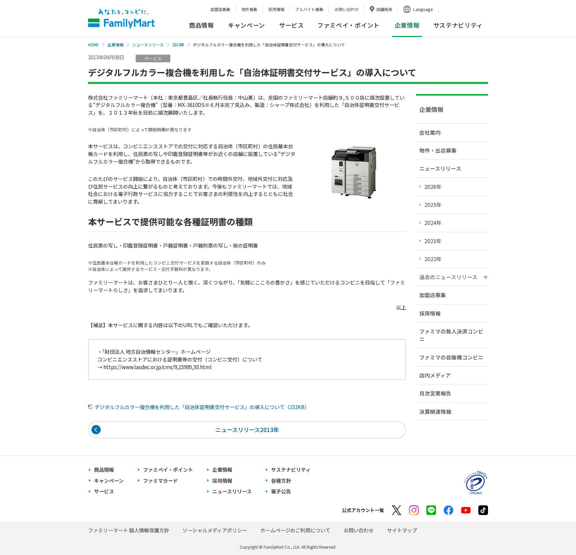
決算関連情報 (435, 411)
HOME (93, 44)
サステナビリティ (458, 25)
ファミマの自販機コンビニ (451, 357)
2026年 (433, 186)
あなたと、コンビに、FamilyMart (121, 18)
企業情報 (116, 44)
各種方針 (281, 480)
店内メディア (435, 375)
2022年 (433, 259)
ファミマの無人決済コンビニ (451, 334)
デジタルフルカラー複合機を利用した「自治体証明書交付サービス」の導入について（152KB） (202, 406)
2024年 (433, 222)
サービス (291, 25)
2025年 (433, 204)
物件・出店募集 (438, 150)
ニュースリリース (148, 44)
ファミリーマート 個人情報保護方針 (128, 530)
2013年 (178, 44)
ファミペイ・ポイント (348, 25)
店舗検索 (384, 9)
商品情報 (201, 25)
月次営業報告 (435, 393)
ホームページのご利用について (295, 530)
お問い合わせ (347, 9)
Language (423, 9)
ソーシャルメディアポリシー (214, 530)
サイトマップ (402, 530)
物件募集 (249, 9)
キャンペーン (246, 25)
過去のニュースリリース (448, 276)
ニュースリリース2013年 (247, 429)
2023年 (433, 241)
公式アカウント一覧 (363, 510)
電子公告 (281, 491)
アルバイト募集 (309, 9)
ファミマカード (160, 480)
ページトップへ (554, 533)
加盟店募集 (220, 9)
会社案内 (430, 132)
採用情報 (276, 9)
